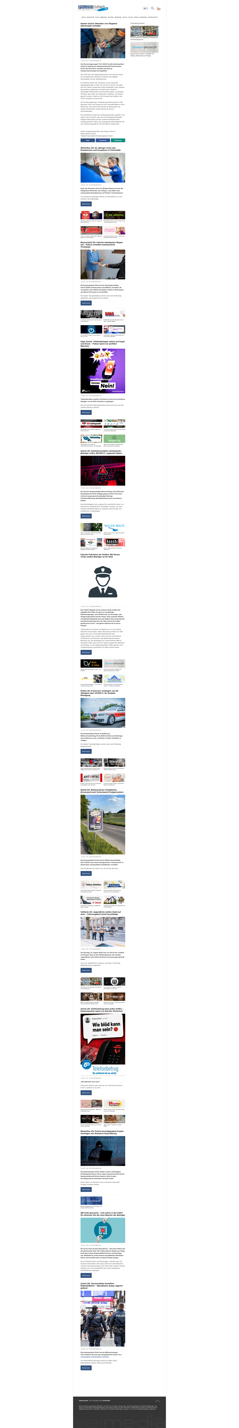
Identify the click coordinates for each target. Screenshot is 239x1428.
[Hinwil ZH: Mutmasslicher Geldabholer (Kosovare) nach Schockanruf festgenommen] (103, 824)
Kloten (130, 17)
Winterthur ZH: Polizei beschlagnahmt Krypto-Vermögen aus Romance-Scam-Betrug (102, 1132)
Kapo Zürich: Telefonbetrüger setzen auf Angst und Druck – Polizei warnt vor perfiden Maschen (103, 343)
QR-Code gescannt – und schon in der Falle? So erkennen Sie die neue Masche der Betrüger (103, 1214)
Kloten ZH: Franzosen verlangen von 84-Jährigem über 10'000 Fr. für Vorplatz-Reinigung (100, 693)
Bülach (125, 17)
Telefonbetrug (113, 1085)
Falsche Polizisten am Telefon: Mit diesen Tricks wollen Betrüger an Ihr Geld (100, 555)
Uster (97, 17)
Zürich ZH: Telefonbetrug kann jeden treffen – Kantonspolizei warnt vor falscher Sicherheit (102, 1010)
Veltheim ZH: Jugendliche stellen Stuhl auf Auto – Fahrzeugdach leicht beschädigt (101, 913)
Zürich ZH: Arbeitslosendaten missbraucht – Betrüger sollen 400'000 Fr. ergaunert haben (101, 452)
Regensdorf (143, 17)
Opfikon (136, 17)
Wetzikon (111, 17)
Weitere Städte (153, 17)
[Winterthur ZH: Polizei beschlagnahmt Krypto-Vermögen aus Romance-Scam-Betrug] (103, 1151)
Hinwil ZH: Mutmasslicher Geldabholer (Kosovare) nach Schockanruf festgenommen (102, 791)
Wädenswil (118, 17)
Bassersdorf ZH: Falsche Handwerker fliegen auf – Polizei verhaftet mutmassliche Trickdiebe (102, 244)
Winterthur (90, 17)
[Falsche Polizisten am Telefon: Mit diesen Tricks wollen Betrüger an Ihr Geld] (103, 581)
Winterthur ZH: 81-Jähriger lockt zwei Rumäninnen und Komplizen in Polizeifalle (101, 149)
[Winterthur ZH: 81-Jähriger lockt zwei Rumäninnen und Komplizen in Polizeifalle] (103, 168)
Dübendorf (103, 17)
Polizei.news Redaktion (95, 60)
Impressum (83, 1400)
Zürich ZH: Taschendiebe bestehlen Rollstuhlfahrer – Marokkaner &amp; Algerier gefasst (102, 1285)
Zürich (83, 17)
